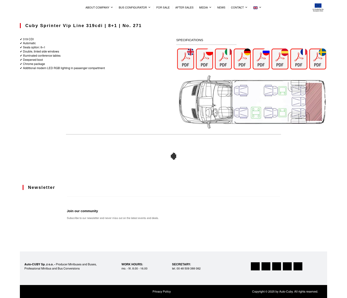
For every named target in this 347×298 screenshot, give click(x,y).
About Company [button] (97, 7)
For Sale (163, 7)
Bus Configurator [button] (133, 7)
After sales (184, 7)
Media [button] (203, 7)
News (221, 7)
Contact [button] (237, 7)
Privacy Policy (162, 291)
